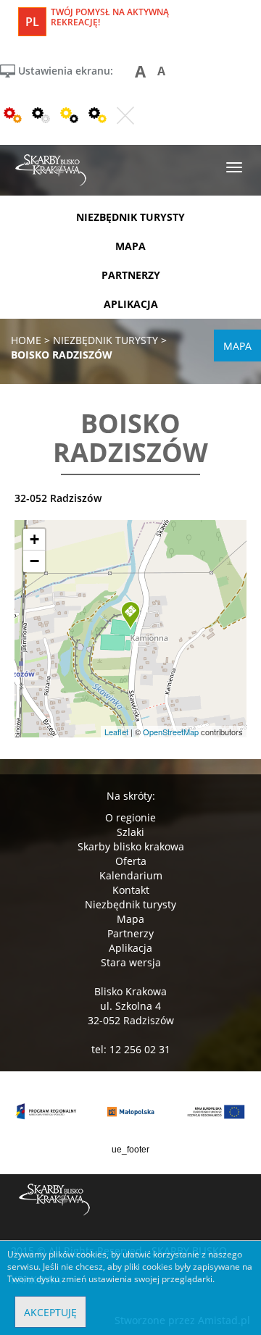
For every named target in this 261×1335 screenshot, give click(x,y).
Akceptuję (50, 1312)
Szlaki (130, 832)
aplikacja (131, 304)
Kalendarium (130, 875)
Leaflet (116, 731)
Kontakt (130, 890)
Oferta (130, 861)
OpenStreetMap (171, 731)
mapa (130, 246)
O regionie (130, 817)
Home (26, 340)
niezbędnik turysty (130, 217)
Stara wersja (131, 962)
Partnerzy (130, 933)
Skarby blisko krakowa (131, 846)
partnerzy (131, 275)
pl (32, 22)
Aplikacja (130, 948)
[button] (130, 615)
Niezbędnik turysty (130, 904)
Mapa (130, 919)
